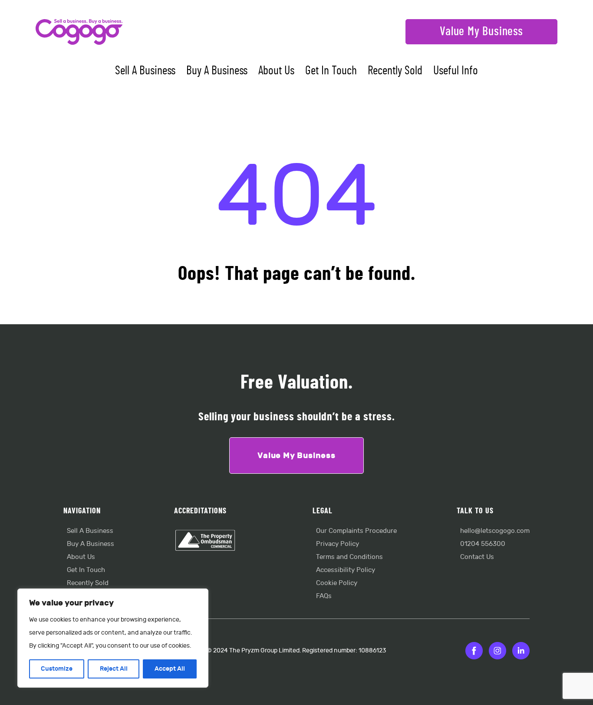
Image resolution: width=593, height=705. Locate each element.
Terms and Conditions (349, 557)
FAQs (324, 596)
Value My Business (481, 32)
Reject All (114, 668)
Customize (56, 668)
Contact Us (477, 557)
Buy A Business (216, 71)
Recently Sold (395, 71)
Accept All (170, 668)
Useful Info (455, 71)
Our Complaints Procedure (356, 531)
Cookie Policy (336, 583)
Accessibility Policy (345, 570)
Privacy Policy (337, 544)
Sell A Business (145, 71)
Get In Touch (331, 71)
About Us (276, 71)
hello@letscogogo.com (495, 531)
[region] (112, 638)
